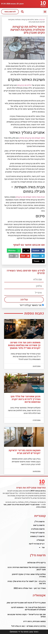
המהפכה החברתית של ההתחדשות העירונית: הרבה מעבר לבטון (27, 568)
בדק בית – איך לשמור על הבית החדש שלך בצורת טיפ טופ (27, 582)
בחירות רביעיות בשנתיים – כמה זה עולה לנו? (28, 626)
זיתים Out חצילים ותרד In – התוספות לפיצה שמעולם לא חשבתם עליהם (28, 608)
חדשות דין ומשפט (37, 536)
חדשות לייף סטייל (37, 532)
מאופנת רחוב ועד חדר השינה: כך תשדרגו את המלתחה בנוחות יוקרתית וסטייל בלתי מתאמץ (24, 345)
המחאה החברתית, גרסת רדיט (34, 621)
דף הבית (42, 19)
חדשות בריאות (39, 525)
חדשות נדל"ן (39, 521)
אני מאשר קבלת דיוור (31, 305)
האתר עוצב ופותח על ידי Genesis (24, 631)
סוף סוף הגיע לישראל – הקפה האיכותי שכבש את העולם (26, 615)
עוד (43, 547)
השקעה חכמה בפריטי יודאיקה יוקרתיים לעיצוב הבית (24, 452)
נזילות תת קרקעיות (24, 85)
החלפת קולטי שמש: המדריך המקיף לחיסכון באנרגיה (29, 575)
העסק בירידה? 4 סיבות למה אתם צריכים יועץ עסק (26, 602)
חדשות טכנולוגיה (38, 529)
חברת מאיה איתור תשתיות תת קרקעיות (30, 197)
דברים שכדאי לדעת (37, 543)
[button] (45, 12)
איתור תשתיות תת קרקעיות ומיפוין (32, 138)
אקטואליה (41, 540)
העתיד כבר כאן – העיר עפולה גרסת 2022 (30, 588)
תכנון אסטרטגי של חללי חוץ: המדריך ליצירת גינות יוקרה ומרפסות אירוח (25, 399)
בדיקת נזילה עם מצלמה (36, 562)
